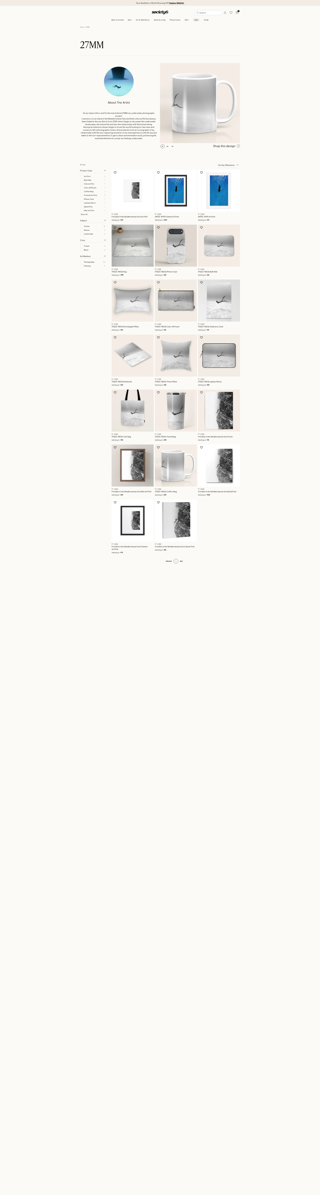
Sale (196, 20)
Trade (206, 20)
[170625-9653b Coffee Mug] (200, 103)
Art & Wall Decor (143, 20)
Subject (83, 220)
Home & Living (160, 20)
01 (162, 146)
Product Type (86, 170)
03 (172, 146)
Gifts (187, 20)
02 (167, 146)
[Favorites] (231, 13)
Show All (84, 214)
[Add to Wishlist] (115, 172)
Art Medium (85, 256)
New (130, 20)
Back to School (118, 20)
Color (82, 240)
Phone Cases (175, 20)
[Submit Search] (197, 12)
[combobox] (208, 12)
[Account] (225, 13)
